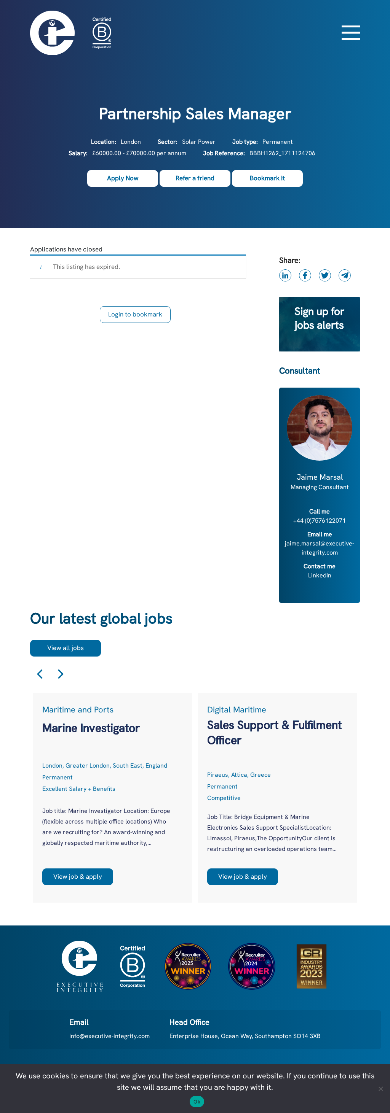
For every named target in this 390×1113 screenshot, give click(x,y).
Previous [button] (39, 674)
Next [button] (60, 674)
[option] (112, 798)
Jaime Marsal (320, 477)
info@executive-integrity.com (109, 1036)
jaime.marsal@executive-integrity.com (319, 547)
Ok (196, 1102)
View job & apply (77, 876)
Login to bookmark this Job (135, 316)
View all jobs (65, 648)
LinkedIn (319, 575)
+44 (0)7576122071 (319, 521)
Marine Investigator (91, 727)
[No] (380, 1088)
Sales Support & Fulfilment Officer (274, 732)
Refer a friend (195, 178)
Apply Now (123, 178)
